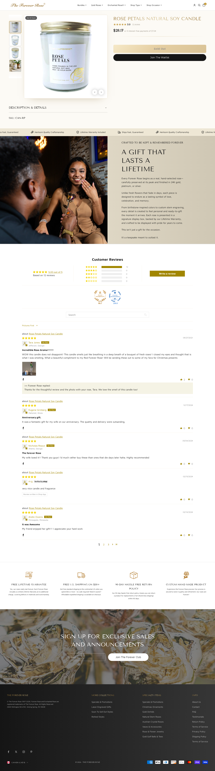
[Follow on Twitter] (16, 751)
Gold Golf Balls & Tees (152, 736)
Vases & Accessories (152, 726)
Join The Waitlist (159, 57)
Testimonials (198, 716)
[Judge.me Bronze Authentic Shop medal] (100, 296)
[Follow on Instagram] (23, 751)
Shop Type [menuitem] (135, 5)
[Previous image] (94, 92)
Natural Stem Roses (151, 716)
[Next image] (101, 92)
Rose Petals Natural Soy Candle (46, 333)
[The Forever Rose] (28, 5)
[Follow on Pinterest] (31, 751)
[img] (29, 338)
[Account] (194, 5)
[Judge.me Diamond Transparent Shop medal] (115, 296)
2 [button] (103, 544)
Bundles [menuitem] (81, 5)
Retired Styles (98, 716)
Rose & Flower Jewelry (153, 731)
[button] (159, 49)
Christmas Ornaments (152, 707)
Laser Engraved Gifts (101, 707)
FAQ (194, 711)
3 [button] (108, 544)
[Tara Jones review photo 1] (29, 369)
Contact (195, 707)
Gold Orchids (148, 711)
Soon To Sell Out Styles (102, 711)
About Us (196, 702)
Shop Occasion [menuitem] (153, 5)
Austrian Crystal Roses (153, 721)
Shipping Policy (199, 736)
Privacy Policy (198, 731)
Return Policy (198, 721)
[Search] (199, 5)
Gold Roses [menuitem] (96, 5)
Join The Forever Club (128, 657)
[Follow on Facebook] (8, 751)
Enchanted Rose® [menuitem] (116, 5)
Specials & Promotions (102, 702)
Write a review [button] (167, 273)
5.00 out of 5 (55, 272)
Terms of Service (200, 726)
